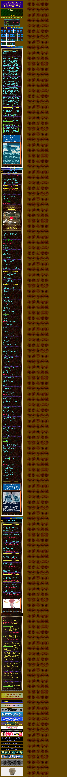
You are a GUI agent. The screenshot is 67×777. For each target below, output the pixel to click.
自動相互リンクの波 (12, 740)
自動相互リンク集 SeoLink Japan (12, 743)
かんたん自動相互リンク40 (11, 749)
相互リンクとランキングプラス (12, 738)
